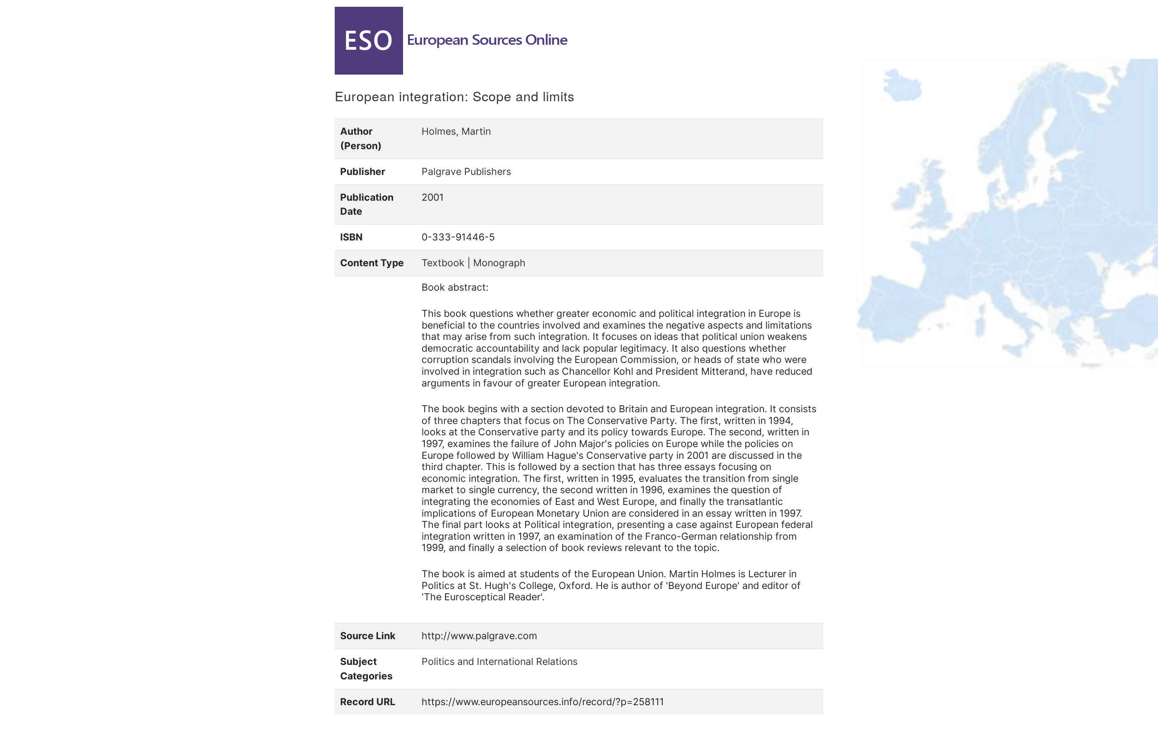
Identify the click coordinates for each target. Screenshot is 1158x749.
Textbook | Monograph (474, 263)
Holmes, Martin (456, 131)
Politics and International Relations (500, 661)
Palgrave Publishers (466, 171)
